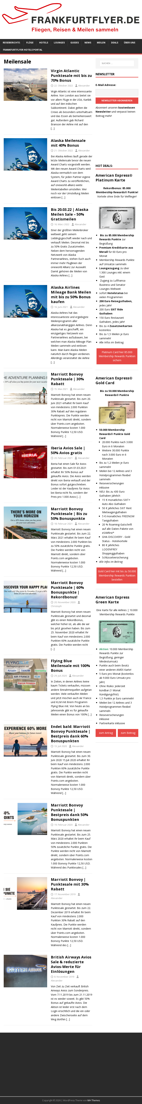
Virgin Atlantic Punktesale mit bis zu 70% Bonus (71, 75)
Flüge (29, 42)
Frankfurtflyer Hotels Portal (22, 49)
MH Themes (93, 1100)
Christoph (56, 606)
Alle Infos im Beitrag (111, 342)
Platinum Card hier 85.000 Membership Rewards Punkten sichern (117, 356)
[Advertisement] (117, 141)
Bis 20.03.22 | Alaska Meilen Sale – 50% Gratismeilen (69, 214)
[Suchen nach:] (117, 63)
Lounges (59, 42)
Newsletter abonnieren (117, 100)
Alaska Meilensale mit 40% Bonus (68, 143)
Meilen (101, 42)
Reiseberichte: (12, 42)
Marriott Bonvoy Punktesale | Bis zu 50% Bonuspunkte (69, 513)
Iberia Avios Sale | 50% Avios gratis (68, 450)
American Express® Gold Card (114, 380)
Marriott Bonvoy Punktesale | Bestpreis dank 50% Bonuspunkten (69, 812)
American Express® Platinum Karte (114, 178)
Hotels (43, 42)
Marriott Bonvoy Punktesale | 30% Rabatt (67, 379)
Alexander (84, 85)
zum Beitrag (128, 733)
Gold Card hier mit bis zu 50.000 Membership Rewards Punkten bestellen (117, 575)
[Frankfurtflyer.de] (71, 33)
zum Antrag (106, 733)
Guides (74, 42)
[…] (53, 128)
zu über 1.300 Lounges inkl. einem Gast (114, 272)
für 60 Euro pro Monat (116, 252)
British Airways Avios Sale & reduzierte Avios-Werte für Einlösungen (71, 964)
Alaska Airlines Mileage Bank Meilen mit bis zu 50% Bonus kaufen (71, 294)
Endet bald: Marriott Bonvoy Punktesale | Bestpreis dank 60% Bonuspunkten (70, 733)
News (87, 42)
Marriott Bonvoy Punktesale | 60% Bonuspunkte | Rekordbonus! (67, 589)
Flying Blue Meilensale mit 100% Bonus (70, 665)
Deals (114, 42)
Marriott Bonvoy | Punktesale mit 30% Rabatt (70, 884)
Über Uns (129, 42)
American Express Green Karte (112, 599)
